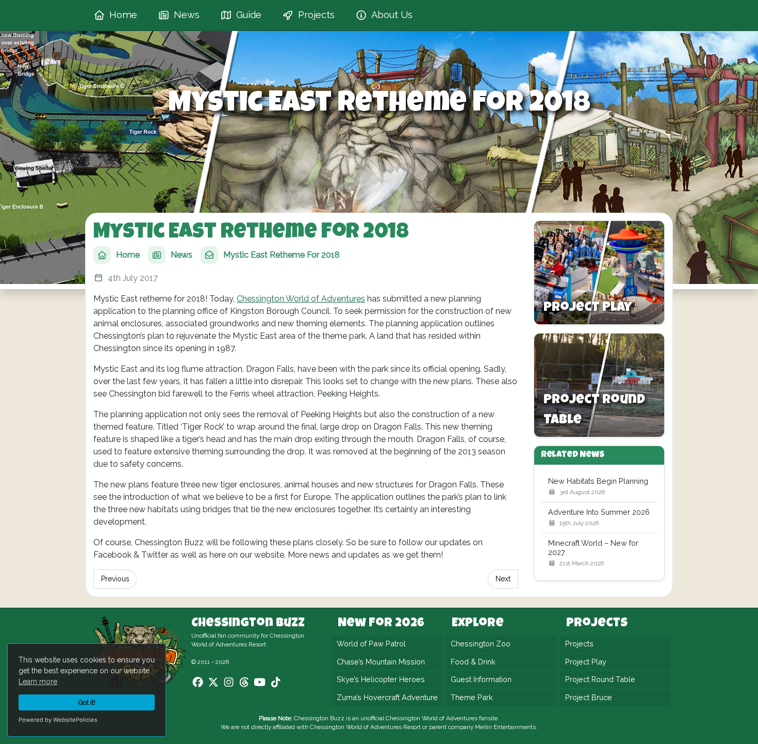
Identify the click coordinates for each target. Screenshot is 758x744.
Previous (115, 579)
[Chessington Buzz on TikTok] (275, 682)
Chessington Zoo (480, 643)
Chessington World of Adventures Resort (365, 727)
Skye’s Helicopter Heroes (381, 679)
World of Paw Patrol (371, 643)
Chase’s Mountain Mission (381, 661)
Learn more (38, 681)
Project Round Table (600, 679)
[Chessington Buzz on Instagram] (228, 682)
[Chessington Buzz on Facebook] (197, 682)
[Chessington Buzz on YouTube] (259, 682)
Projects (579, 643)
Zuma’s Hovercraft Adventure (387, 697)
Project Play (585, 661)
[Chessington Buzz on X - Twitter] (213, 682)
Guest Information (481, 679)
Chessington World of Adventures (301, 299)
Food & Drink (473, 661)
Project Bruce (588, 697)
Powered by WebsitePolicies (58, 719)
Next (503, 579)
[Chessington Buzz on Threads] (244, 682)
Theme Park (472, 697)
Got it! (86, 702)
